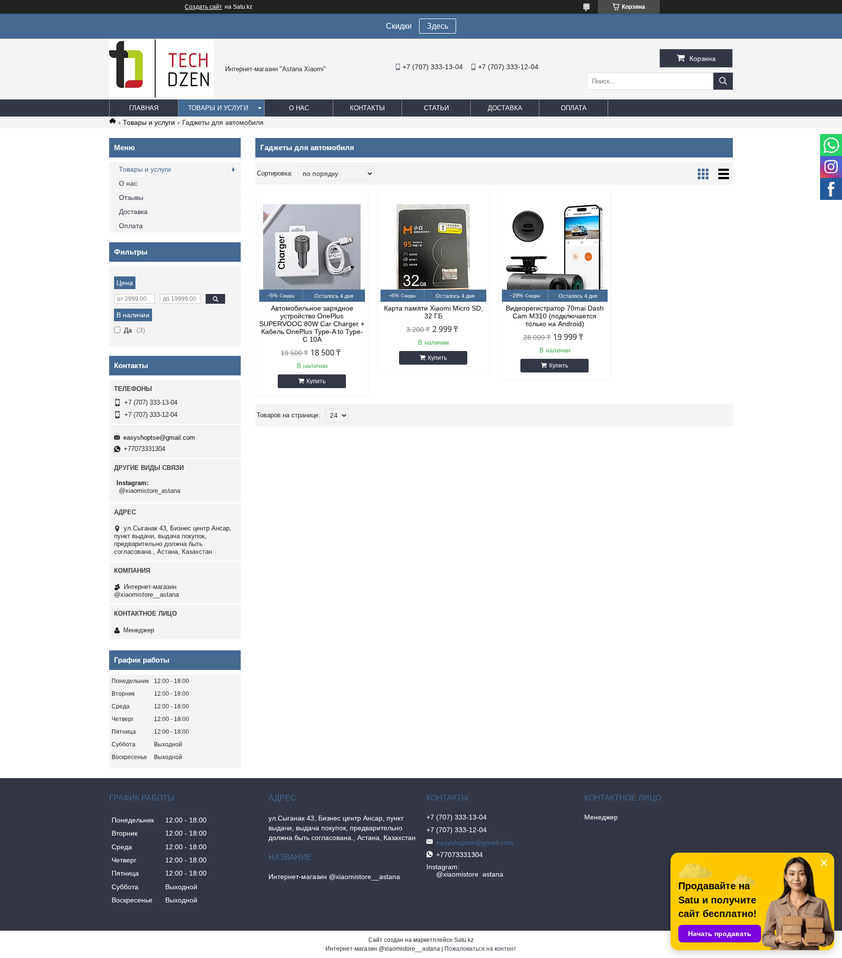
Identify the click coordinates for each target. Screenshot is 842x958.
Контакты (367, 108)
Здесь (437, 26)
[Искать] (723, 81)
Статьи (436, 108)
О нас (299, 108)
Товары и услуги (218, 108)
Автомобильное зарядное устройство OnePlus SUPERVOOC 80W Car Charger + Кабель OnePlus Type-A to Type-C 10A (311, 323)
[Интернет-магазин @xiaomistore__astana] (161, 95)
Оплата (574, 108)
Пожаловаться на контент (480, 948)
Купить (315, 381)
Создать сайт (203, 6)
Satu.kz (464, 940)
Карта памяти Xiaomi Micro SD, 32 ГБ (433, 312)
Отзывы (131, 197)
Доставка (505, 108)
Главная (143, 108)
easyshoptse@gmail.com (159, 437)
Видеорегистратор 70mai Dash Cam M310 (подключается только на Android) (555, 316)
